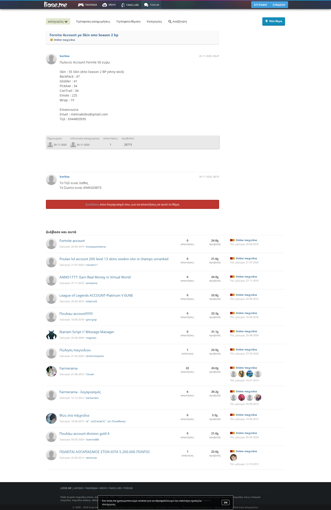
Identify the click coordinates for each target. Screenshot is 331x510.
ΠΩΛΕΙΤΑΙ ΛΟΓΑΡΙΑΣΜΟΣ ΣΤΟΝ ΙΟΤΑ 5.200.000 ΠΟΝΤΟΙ (104, 451)
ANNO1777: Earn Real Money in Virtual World (95, 277)
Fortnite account (72, 240)
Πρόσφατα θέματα (128, 21)
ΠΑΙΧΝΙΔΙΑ (91, 488)
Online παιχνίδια (64, 39)
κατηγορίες (55, 21)
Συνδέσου (92, 204)
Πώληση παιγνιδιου (75, 350)
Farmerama (68, 368)
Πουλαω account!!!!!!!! (76, 313)
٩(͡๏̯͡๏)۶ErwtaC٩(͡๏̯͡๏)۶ (105, 421)
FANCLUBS (115, 488)
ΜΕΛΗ (103, 488)
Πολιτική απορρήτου (245, 507)
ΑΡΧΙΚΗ (78, 488)
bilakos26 (91, 301)
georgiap (91, 319)
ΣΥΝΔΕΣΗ (279, 5)
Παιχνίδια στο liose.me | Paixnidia (56, 4)
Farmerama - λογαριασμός (80, 392)
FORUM (128, 488)
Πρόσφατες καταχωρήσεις (93, 21)
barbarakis (92, 397)
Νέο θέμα (275, 21)
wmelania (91, 283)
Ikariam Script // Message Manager (86, 331)
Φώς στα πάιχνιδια (74, 415)
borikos (65, 56)
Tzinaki (90, 374)
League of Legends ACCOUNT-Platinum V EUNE (96, 295)
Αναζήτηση (179, 21)
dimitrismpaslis (95, 356)
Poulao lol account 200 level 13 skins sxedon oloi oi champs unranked (113, 259)
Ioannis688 (92, 439)
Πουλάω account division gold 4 (84, 433)
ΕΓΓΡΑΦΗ (260, 5)
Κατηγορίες (154, 21)
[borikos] (51, 59)
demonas (91, 457)
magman (91, 337)
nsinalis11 (91, 264)
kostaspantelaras (96, 246)
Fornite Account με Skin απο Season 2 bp (84, 35)
